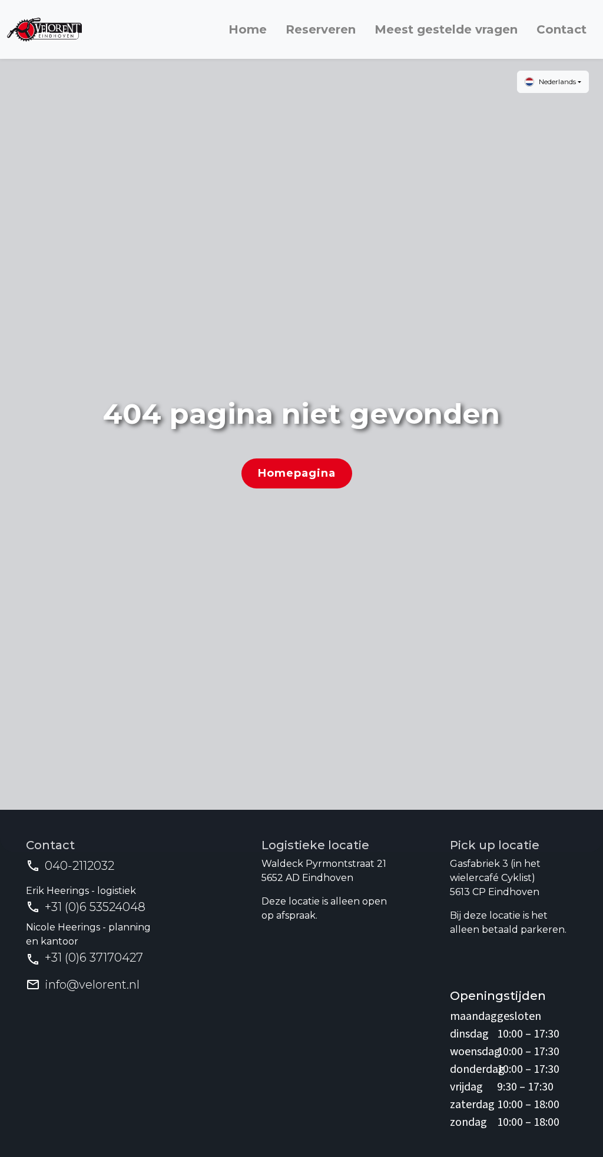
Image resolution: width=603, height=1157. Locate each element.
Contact (561, 29)
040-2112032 (79, 866)
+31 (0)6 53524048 (95, 907)
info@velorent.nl (92, 985)
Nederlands (557, 81)
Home (247, 29)
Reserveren (321, 29)
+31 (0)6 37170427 (94, 957)
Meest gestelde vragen (446, 29)
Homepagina (297, 473)
